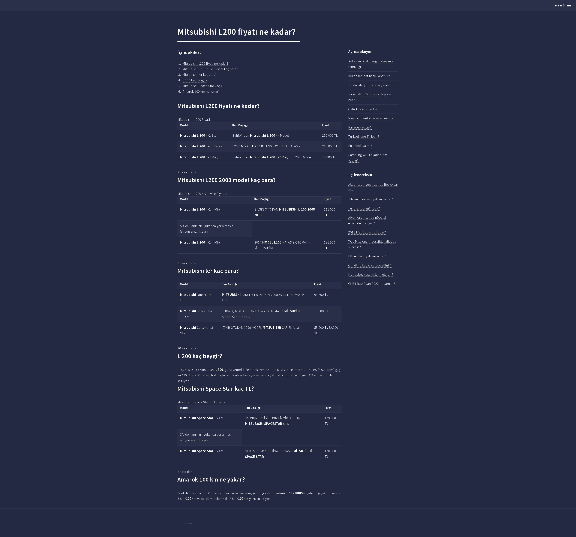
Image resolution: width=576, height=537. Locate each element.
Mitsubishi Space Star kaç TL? (204, 86)
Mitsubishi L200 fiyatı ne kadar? (205, 63)
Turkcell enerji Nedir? (363, 136)
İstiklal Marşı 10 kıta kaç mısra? (370, 85)
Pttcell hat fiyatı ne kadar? (367, 256)
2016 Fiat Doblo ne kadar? (367, 232)
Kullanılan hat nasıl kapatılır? (369, 76)
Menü (560, 5)
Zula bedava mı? (360, 146)
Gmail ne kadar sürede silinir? (370, 265)
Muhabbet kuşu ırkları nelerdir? (370, 274)
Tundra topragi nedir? (364, 208)
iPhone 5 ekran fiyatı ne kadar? (370, 199)
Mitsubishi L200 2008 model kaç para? (210, 69)
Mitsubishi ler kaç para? (200, 74)
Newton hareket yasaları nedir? (370, 118)
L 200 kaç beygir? (195, 80)
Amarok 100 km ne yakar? (201, 91)
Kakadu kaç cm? (360, 127)
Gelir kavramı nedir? (362, 109)
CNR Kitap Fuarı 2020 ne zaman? (371, 283)
